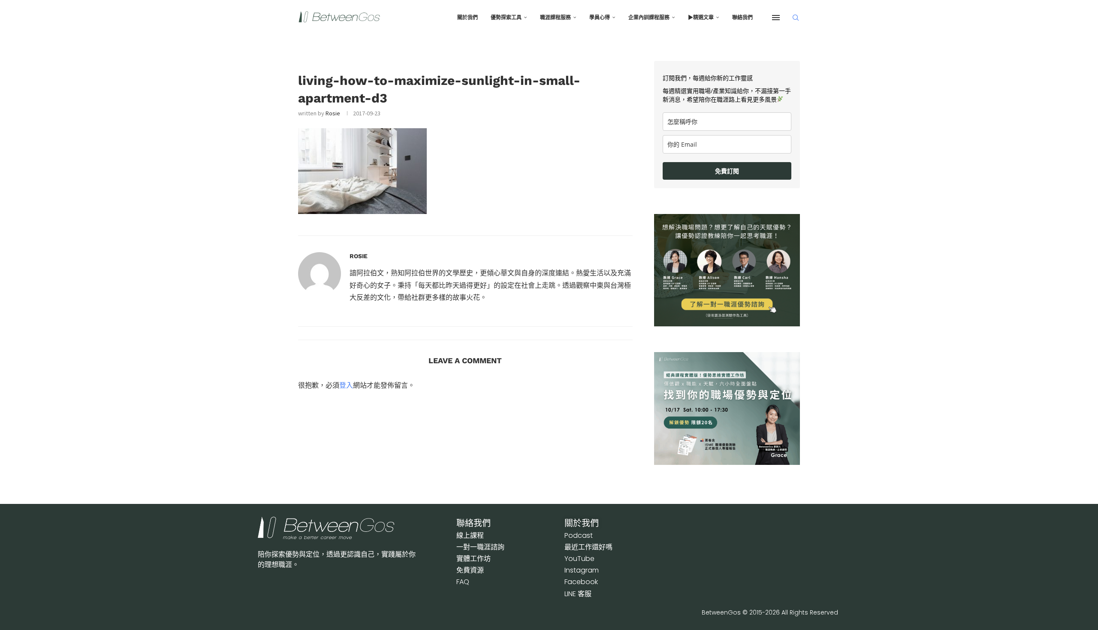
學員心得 (599, 18)
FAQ (462, 582)
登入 (346, 385)
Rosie (333, 113)
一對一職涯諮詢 (480, 547)
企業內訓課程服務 (649, 18)
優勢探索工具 (506, 18)
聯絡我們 (742, 18)
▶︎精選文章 (701, 18)
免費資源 (470, 570)
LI (577, 594)
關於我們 (467, 18)
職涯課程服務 (555, 18)
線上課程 (470, 535)
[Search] (795, 17)
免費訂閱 (727, 171)
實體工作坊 (473, 559)
